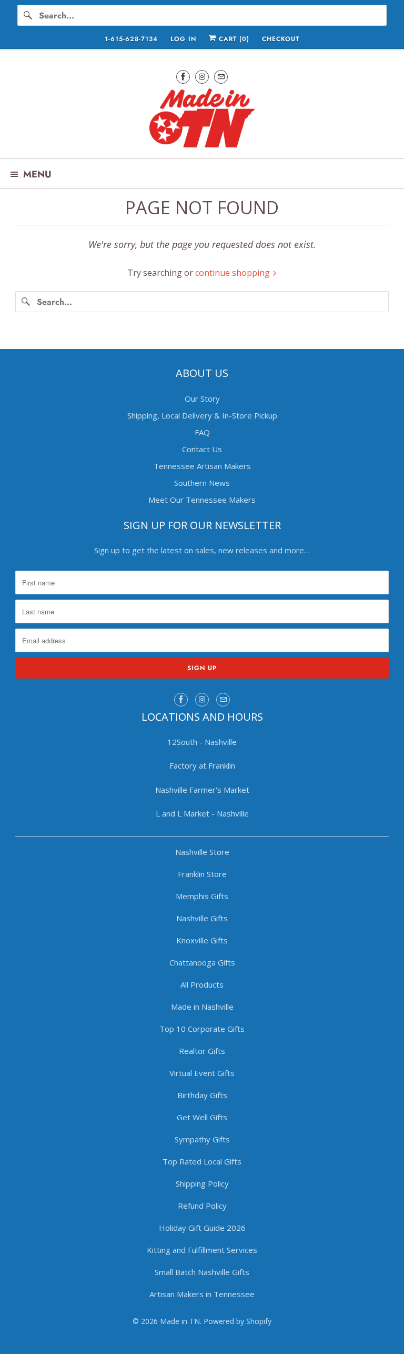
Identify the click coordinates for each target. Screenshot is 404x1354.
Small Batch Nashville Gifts (202, 1272)
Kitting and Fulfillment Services (202, 1250)
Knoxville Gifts (202, 940)
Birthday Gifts (202, 1095)
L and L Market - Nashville (202, 813)
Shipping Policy (202, 1183)
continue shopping (233, 272)
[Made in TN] (202, 119)
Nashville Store (202, 852)
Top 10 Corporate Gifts (202, 1028)
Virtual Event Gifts (202, 1073)
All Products (202, 984)
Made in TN (180, 1321)
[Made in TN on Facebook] (183, 76)
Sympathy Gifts (202, 1139)
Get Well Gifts (202, 1117)
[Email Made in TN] (221, 76)
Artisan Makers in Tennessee (202, 1294)
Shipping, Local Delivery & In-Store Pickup (202, 415)
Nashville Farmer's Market (202, 789)
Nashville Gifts (202, 918)
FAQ (202, 432)
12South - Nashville (202, 741)
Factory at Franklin (202, 765)
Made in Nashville (202, 1006)
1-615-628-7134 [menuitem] (131, 39)
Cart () (232, 39)
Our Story (202, 398)
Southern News (202, 482)
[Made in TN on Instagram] (202, 76)
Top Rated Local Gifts (202, 1161)
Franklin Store (202, 874)
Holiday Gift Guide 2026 (202, 1227)
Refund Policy (202, 1205)
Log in (183, 39)
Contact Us (202, 449)
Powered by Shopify (237, 1321)
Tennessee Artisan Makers (202, 466)
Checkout (280, 39)
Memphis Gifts (202, 896)
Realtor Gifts (202, 1051)
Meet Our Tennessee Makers (202, 499)
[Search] (27, 15)
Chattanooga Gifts (202, 962)
